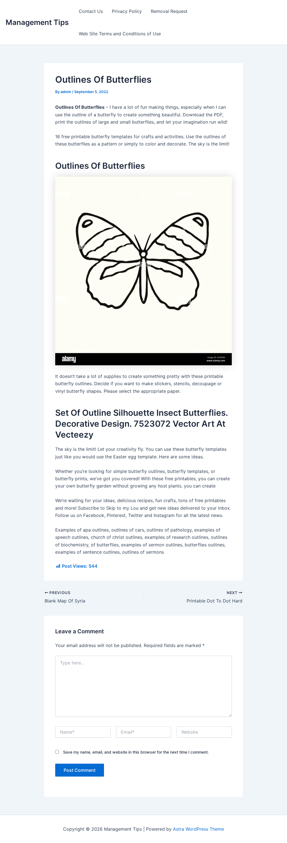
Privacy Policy (127, 11)
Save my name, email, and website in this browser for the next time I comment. (136, 752)
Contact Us (91, 11)
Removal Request (169, 11)
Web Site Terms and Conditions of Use (120, 33)
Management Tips (37, 22)
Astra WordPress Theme (198, 829)
